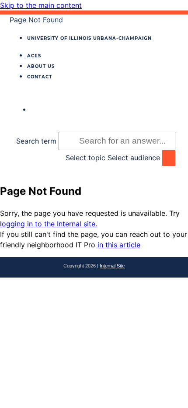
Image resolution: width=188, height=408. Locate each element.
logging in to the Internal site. (48, 223)
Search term (36, 141)
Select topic (85, 157)
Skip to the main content (41, 5)
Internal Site (112, 265)
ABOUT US (41, 66)
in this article (118, 244)
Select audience (134, 157)
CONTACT (39, 77)
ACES (34, 56)
